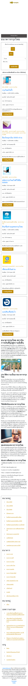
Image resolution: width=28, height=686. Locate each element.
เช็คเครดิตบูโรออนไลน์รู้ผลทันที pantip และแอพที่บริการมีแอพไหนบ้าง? (15, 620)
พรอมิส (8, 592)
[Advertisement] (14, 19)
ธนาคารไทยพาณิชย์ (11, 573)
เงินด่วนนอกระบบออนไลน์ (8, 266)
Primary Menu (14, 35)
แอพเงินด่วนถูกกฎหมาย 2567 (14, 545)
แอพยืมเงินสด (5, 308)
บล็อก (8, 604)
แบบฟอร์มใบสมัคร (11, 659)
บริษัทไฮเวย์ (9, 588)
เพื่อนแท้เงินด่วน (8, 269)
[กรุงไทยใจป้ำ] (7, 80)
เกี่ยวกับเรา (9, 656)
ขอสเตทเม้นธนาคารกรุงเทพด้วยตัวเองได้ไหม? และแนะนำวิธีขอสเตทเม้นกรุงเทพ (16, 627)
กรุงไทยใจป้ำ (7, 90)
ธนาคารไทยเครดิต (11, 576)
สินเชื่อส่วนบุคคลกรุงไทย (12, 227)
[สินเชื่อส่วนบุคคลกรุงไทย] (7, 215)
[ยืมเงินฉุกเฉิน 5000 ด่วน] (7, 124)
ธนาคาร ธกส (10, 554)
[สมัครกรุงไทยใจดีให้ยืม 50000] (7, 170)
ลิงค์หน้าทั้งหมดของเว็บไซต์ (13, 652)
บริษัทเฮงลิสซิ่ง (10, 584)
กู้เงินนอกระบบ (10, 513)
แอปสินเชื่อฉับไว (9, 312)
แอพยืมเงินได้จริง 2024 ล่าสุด (13, 541)
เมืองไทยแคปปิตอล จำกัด (12, 596)
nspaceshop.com (7, 668)
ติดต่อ (8, 648)
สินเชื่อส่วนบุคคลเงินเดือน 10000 (14, 521)
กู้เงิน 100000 (5, 87)
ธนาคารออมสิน (15, 133)
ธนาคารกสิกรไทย (6, 133)
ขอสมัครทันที (14, 66)
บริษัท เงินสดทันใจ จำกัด (12, 580)
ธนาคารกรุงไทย (13, 87)
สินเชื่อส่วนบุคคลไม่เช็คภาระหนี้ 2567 (16, 524)
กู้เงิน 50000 (5, 177)
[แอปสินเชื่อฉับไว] (7, 302)
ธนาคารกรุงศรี (12, 131)
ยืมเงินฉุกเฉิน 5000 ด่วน (12, 138)
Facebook (14, 681)
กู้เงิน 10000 (5, 131)
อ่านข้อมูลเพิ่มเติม (8, 114)
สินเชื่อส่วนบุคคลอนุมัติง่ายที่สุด (9, 222)
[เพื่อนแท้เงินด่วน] (7, 259)
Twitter (14, 682)
